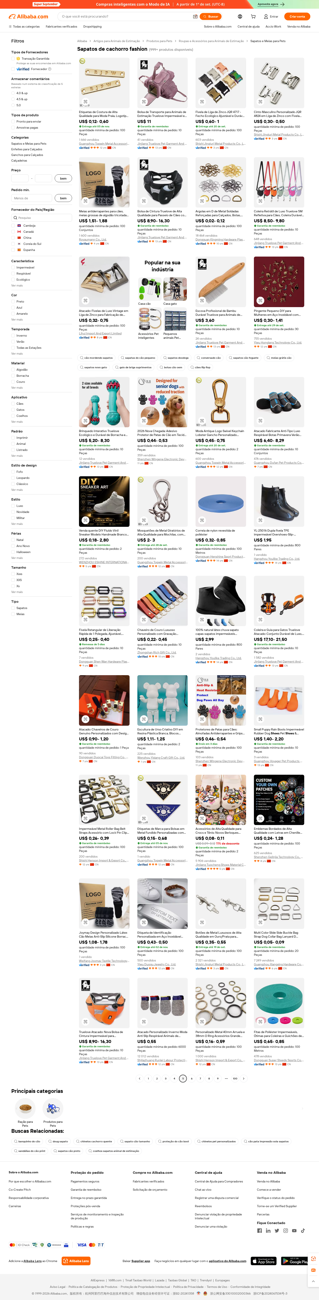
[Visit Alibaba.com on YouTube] (294, 1230)
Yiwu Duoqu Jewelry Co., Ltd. (156, 964)
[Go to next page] (244, 1078)
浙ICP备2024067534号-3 (270, 1293)
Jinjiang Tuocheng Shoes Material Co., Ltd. (221, 864)
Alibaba (82, 41)
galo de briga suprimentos (135, 367)
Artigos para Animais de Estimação (117, 41)
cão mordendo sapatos (98, 357)
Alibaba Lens (32, 1261)
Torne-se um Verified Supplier (277, 1206)
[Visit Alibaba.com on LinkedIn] (268, 1230)
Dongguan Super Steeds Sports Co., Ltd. (279, 1060)
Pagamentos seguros (85, 1181)
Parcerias (263, 1214)
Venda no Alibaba (268, 1181)
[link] (313, 1258)
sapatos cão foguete (245, 357)
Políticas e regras (82, 1226)
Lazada (159, 1280)
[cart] (254, 17)
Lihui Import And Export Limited (100, 333)
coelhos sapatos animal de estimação (116, 1151)
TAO (193, 1280)
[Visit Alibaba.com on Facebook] (259, 1230)
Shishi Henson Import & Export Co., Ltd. (104, 860)
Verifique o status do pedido (276, 1198)
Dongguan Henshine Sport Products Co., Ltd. (221, 556)
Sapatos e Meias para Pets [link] (268, 41)
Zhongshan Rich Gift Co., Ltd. (156, 652)
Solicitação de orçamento (150, 1189)
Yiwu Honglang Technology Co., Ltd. (278, 342)
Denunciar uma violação (211, 1226)
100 (235, 1078)
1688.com (115, 1280)
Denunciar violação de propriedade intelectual (218, 1216)
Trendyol (206, 1280)
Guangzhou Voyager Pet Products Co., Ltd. (279, 761)
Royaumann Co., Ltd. (93, 239)
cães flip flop (202, 367)
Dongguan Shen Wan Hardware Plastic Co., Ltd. (104, 661)
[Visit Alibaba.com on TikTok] (303, 1230)
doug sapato (60, 1141)
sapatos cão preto (69, 1151)
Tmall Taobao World (138, 1280)
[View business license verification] (199, 1293)
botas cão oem (173, 367)
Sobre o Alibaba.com (23, 1172)
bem (63, 178)
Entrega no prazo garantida (89, 1198)
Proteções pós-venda (85, 1206)
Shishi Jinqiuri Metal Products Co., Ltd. (221, 143)
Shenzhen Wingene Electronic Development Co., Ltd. (162, 459)
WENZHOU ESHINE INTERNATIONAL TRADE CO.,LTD (104, 562)
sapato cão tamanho (137, 1141)
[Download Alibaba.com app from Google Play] (295, 1261)
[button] (195, 16)
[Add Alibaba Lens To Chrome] (76, 1261)
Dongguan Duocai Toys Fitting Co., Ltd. (104, 757)
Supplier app (141, 1261)
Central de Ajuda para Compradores (219, 1181)
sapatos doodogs (178, 357)
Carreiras (15, 1206)
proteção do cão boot (176, 1141)
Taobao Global (177, 1280)
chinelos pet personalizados (219, 1141)
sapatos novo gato (95, 367)
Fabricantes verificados (148, 1181)
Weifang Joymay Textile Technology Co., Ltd (104, 961)
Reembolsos (203, 1206)
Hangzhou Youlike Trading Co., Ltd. (277, 558)
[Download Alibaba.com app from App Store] (264, 1261)
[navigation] (41, 560)
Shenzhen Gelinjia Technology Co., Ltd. (279, 857)
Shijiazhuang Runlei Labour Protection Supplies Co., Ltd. (162, 1060)
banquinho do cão (29, 1141)
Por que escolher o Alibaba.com (30, 1181)
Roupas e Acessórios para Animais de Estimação (211, 41)
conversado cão (211, 357)
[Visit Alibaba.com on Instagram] (285, 1230)
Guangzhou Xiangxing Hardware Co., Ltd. (279, 964)
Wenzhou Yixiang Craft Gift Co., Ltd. (161, 757)
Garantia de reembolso (86, 1189)
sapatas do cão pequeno (140, 357)
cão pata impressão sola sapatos (268, 1141)
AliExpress (98, 1280)
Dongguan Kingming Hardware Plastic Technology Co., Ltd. (221, 239)
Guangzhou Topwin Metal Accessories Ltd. (104, 143)
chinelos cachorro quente (96, 1141)
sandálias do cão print (31, 1151)
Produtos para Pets (159, 41)
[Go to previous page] (139, 1078)
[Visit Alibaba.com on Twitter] (277, 1230)
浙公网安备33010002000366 (230, 1293)
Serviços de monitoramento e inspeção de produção (97, 1216)
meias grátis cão (281, 357)
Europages (222, 1280)
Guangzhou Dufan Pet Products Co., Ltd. (279, 462)
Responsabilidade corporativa (29, 1198)
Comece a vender (269, 1189)
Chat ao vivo (203, 1189)
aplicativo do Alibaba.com (227, 1261)
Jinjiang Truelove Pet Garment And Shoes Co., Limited (162, 143)
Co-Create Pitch (20, 1189)
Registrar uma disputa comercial (216, 1198)
